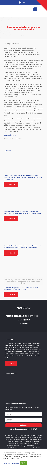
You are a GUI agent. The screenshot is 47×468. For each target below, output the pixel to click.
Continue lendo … (10, 135)
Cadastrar (23, 425)
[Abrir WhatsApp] (41, 462)
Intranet (23, 2)
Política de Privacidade (11, 463)
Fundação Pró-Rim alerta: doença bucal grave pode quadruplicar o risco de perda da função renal (23, 246)
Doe (24, 319)
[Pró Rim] (10, 11)
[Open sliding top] (41, 5)
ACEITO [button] (23, 463)
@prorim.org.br (22, 315)
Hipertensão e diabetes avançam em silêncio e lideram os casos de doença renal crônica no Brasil (22, 212)
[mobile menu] (35, 9)
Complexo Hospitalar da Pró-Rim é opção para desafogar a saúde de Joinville (21, 288)
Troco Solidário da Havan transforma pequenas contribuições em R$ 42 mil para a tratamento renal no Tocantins (23, 177)
